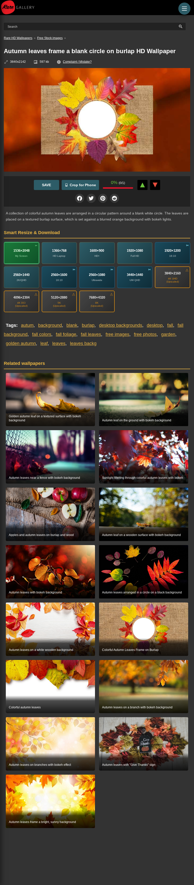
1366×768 (59, 250)
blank (71, 325)
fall (170, 325)
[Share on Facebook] (79, 198)
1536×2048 (21, 250)
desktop (155, 325)
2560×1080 (97, 274)
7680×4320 (97, 297)
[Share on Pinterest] (102, 198)
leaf (44, 343)
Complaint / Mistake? (77, 62)
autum (27, 325)
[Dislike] (155, 185)
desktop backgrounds (120, 325)
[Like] (142, 185)
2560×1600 (59, 274)
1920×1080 (135, 250)
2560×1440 (21, 274)
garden (168, 334)
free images (117, 334)
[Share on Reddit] (114, 198)
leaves (58, 343)
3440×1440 (135, 274)
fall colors (41, 334)
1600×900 (97, 250)
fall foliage (66, 334)
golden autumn (21, 343)
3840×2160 (172, 273)
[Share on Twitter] (91, 198)
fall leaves (91, 334)
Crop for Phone (83, 185)
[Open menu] (184, 9)
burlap (88, 325)
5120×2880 (59, 297)
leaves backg (83, 343)
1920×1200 (172, 250)
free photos (145, 334)
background (50, 325)
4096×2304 (21, 297)
